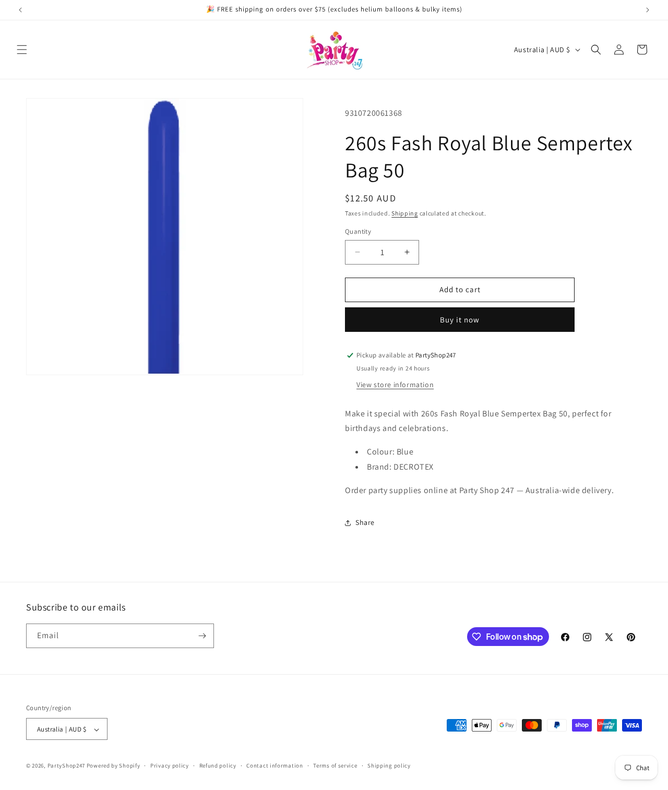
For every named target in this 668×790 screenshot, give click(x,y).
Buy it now (460, 320)
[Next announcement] (647, 10)
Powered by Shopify (113, 766)
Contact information (274, 765)
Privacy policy (169, 765)
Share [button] (365, 522)
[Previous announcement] (20, 10)
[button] (21, 49)
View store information (395, 384)
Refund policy (217, 765)
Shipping (404, 213)
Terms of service (335, 765)
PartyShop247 (66, 766)
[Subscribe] (201, 636)
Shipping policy (389, 765)
